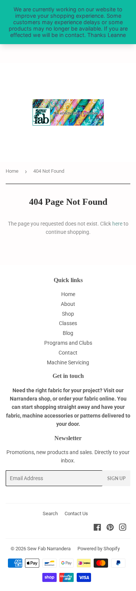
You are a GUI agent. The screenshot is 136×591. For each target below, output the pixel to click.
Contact (68, 353)
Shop (68, 314)
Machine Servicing (68, 362)
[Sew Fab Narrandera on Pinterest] (110, 528)
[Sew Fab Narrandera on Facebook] (97, 528)
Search (50, 513)
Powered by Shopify (98, 548)
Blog (68, 333)
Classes (68, 323)
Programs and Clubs (68, 343)
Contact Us (76, 513)
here (117, 224)
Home (12, 171)
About (68, 304)
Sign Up (116, 478)
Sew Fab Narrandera (49, 548)
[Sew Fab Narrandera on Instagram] (123, 528)
